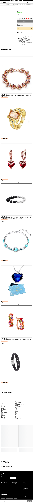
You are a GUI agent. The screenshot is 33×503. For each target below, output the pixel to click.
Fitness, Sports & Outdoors (9, 496)
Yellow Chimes (4, 94)
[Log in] (29, 2)
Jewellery (29, 497)
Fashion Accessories (24, 497)
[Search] (27, 2)
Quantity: (18, 14)
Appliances (26, 496)
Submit (12, 478)
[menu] (1, 2)
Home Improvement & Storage (17, 497)
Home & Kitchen (3, 496)
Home (1, 4)
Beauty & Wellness (22, 496)
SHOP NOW (22, 0)
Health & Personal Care (16, 496)
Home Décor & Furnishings (9, 497)
